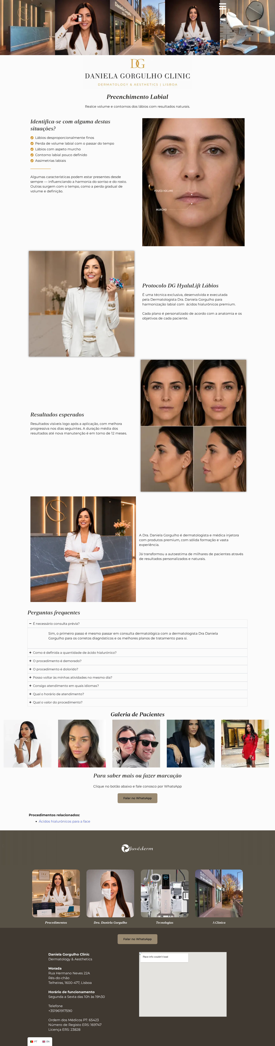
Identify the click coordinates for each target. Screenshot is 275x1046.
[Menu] (223, 6)
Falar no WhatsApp (137, 798)
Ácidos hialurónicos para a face (64, 821)
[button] (2, 846)
